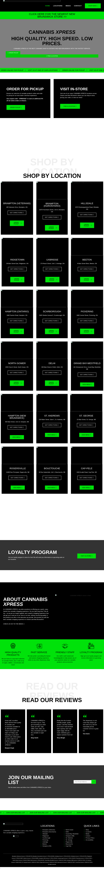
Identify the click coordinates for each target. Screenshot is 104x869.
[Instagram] (7, 838)
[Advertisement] (52, 133)
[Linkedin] (10, 838)
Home (47, 6)
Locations (57, 6)
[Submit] (93, 782)
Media (68, 6)
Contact (78, 6)
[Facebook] (4, 838)
